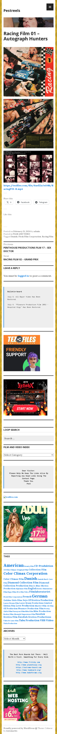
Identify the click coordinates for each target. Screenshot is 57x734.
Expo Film (12, 592)
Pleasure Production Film (31, 608)
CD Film (7, 570)
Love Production (25, 605)
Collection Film (37, 569)
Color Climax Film (14, 579)
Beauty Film (29, 566)
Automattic (11, 731)
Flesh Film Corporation (29, 236)
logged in (23, 275)
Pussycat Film (19, 611)
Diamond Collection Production (26, 584)
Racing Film (47, 236)
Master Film (40, 606)
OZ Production (11, 608)
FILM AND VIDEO (21, 234)
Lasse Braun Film (11, 603)
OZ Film (50, 606)
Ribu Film (29, 611)
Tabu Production (29, 620)
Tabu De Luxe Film (11, 621)
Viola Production (10, 623)
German (40, 596)
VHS (42, 620)
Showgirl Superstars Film (24, 614)
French (27, 596)
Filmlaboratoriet (39, 591)
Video (49, 620)
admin (37, 231)
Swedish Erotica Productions (34, 617)
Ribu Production (42, 611)
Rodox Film (9, 614)
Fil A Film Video (23, 592)
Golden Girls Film (13, 600)
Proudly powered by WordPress (19, 728)
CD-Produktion (43, 566)
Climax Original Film (19, 570)
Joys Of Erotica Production (38, 600)
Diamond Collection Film (23, 582)
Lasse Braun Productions (31, 603)
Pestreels (12, 10)
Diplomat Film (22, 589)
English (32, 588)
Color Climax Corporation (26, 573)
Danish (14, 236)
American (14, 565)
